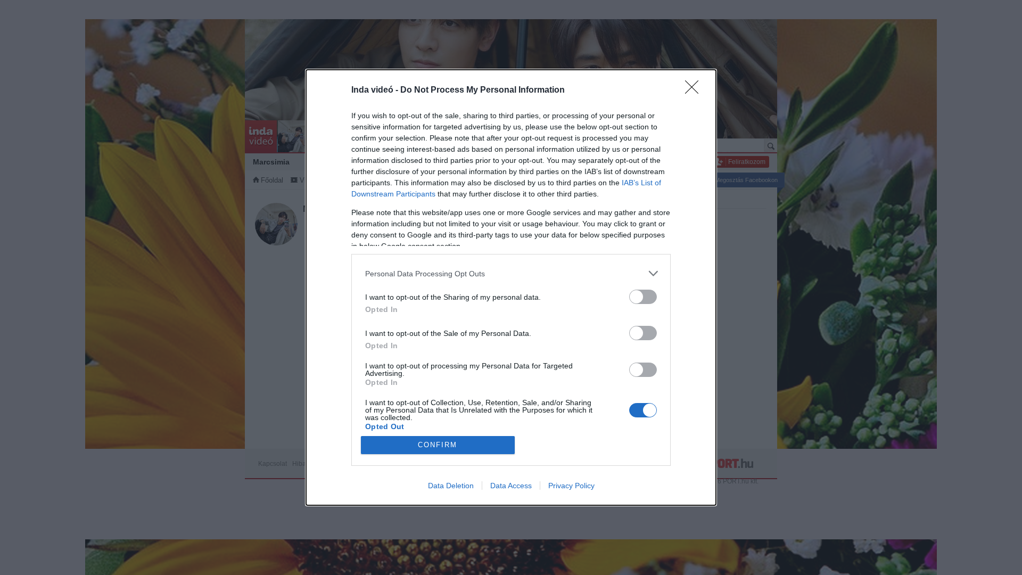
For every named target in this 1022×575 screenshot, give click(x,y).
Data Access (511, 485)
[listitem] (511, 273)
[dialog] (511, 287)
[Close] (695, 90)
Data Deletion (451, 485)
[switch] (643, 297)
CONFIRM (437, 445)
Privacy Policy (571, 485)
